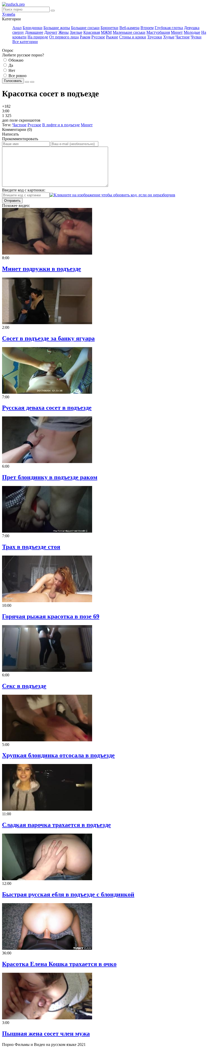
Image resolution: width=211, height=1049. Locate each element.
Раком (85, 37)
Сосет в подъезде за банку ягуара (48, 338)
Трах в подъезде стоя (31, 546)
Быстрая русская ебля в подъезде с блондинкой (68, 894)
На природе (38, 37)
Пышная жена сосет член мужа (46, 1033)
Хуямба (8, 14)
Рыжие (112, 37)
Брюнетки (109, 28)
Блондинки (32, 28)
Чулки (196, 37)
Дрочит (50, 32)
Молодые (192, 32)
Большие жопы (56, 28)
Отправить (12, 201)
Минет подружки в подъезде (41, 268)
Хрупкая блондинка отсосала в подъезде (58, 755)
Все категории (25, 41)
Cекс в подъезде (24, 686)
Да (10, 65)
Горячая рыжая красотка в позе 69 (50, 616)
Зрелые (76, 32)
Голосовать (13, 81)
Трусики (154, 37)
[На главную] (13, 4)
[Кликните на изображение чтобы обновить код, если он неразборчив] (112, 195)
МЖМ (106, 32)
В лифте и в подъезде (61, 125)
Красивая (91, 32)
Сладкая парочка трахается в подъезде (56, 824)
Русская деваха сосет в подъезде (47, 407)
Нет (11, 70)
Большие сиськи (85, 28)
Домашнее (34, 32)
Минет (177, 32)
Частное (182, 37)
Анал (17, 28)
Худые (168, 37)
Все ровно (17, 75)
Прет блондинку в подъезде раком (49, 477)
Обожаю (15, 60)
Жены (63, 32)
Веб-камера (129, 28)
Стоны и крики (132, 37)
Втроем (147, 28)
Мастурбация (158, 32)
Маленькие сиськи (129, 32)
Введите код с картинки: (23, 190)
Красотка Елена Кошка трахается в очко (59, 964)
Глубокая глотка (169, 28)
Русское (98, 37)
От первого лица (64, 37)
